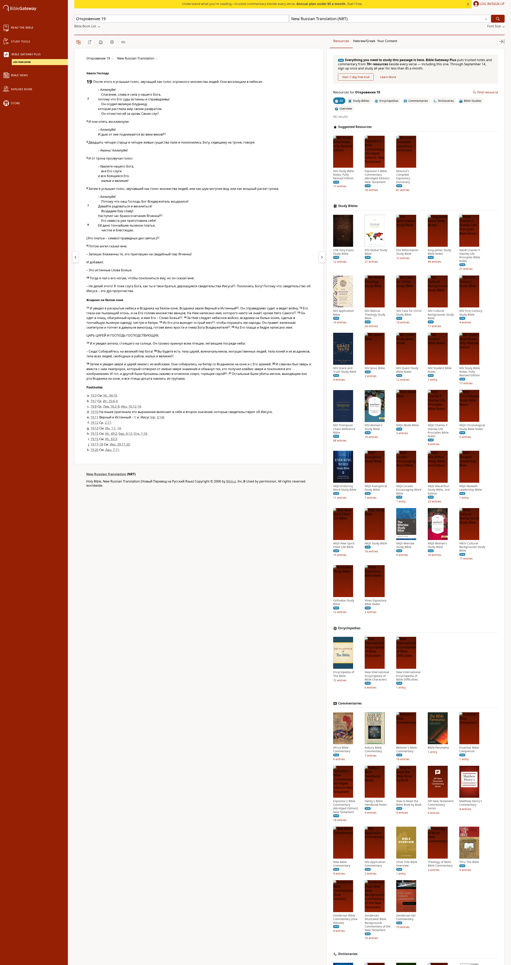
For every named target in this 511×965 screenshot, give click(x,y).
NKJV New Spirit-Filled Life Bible (344, 545)
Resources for (356, 92)
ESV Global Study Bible (376, 252)
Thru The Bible (469, 862)
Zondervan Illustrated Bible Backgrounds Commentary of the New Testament (377, 923)
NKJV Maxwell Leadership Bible (470, 487)
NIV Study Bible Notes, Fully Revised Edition (343, 174)
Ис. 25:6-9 (110, 401)
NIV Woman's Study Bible (373, 427)
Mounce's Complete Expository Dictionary (403, 176)
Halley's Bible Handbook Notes (376, 802)
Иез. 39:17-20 (120, 444)
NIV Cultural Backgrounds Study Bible (441, 314)
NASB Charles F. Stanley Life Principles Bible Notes (469, 255)
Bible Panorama (438, 747)
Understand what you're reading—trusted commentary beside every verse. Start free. (272, 4)
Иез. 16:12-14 (131, 406)
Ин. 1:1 (110, 428)
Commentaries (350, 703)
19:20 (94, 450)
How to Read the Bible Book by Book (408, 802)
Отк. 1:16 (140, 433)
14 (119, 428)
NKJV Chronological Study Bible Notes (472, 427)
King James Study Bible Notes (439, 252)
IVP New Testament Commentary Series (441, 804)
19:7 (93, 401)
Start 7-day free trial (355, 77)
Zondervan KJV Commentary (406, 917)
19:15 (94, 433)
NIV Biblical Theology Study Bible (375, 314)
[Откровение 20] (322, 257)
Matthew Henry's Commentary (470, 802)
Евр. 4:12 (125, 433)
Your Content (387, 41)
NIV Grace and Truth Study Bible (344, 370)
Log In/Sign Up (492, 4)
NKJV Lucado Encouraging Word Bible (408, 489)
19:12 (94, 422)
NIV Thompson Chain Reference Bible (344, 429)
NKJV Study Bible (376, 543)
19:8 (93, 406)
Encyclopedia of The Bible (343, 674)
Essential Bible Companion (469, 749)
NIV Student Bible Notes (440, 370)
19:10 (94, 412)
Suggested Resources (355, 127)
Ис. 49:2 (111, 433)
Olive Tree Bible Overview (406, 863)
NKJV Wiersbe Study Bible (405, 545)
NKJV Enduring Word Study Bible (344, 487)
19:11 (94, 417)
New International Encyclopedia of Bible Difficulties (408, 676)
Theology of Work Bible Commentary (440, 863)
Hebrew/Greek (364, 41)
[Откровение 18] (75, 257)
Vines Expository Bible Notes (375, 602)
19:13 (94, 428)
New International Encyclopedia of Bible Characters (377, 676)
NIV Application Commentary (375, 863)
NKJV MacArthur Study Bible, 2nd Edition (439, 489)
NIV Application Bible (343, 312)
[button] (488, 4)
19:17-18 (96, 444)
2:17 (108, 422)
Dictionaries (348, 954)
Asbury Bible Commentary (373, 749)
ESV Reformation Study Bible (407, 252)
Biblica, (231, 481)
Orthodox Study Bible (343, 602)
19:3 (93, 395)
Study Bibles (348, 206)
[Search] (498, 19)
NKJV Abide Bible (407, 425)
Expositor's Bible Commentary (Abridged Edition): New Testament (377, 176)
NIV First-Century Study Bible (470, 312)
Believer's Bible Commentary (406, 749)
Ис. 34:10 (110, 395)
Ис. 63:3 (111, 439)
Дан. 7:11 (112, 450)
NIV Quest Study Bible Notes (407, 370)
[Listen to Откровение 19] (123, 42)
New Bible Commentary (341, 863)
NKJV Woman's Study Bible (437, 545)
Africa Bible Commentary (341, 749)
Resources (341, 41)
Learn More (388, 77)
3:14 (160, 417)
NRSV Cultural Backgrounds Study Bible (472, 547)
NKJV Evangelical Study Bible (376, 487)
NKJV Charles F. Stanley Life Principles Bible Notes (438, 431)
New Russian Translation (106, 474)
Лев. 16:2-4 (111, 406)
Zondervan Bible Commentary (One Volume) (345, 919)
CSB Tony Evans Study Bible (343, 252)
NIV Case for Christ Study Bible (409, 312)
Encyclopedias (349, 628)
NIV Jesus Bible (375, 368)
